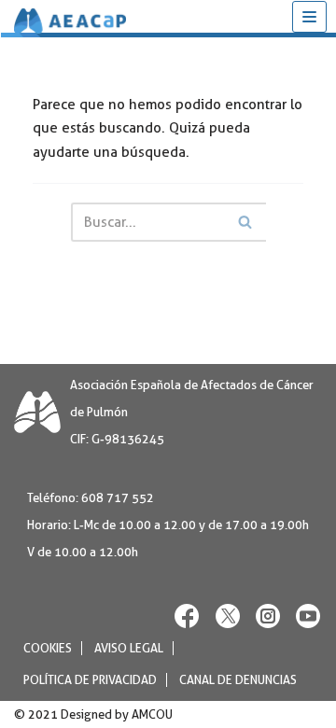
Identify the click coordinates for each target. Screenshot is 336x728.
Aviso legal (128, 648)
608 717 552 (117, 498)
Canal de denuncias (238, 680)
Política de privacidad (90, 680)
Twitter (228, 615)
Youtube (308, 615)
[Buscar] (245, 222)
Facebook (188, 615)
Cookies (47, 648)
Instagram (268, 615)
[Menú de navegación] (309, 17)
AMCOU (152, 714)
